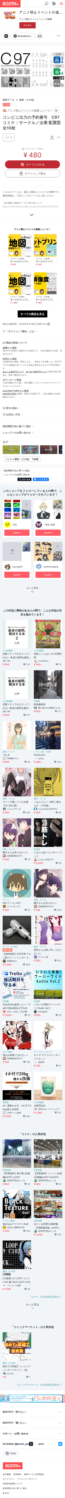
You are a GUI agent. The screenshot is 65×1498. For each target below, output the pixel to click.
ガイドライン (9, 1479)
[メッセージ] (39, 36)
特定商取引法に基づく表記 (17, 426)
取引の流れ (12, 408)
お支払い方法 (13, 414)
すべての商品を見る (32, 314)
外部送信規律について (13, 1484)
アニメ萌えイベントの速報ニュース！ (32, 229)
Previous (5, 70)
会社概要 (7, 1474)
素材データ (8, 99)
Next (59, 70)
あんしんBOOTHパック (13, 371)
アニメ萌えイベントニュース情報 (35, 19)
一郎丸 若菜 (49, 524)
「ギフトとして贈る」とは (20, 331)
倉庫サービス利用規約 (34, 1474)
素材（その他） (27, 99)
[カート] (56, 110)
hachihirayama (51, 566)
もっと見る (32, 588)
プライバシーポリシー (27, 1479)
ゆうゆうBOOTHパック (36, 371)
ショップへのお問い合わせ (17, 432)
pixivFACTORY (9, 393)
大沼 (14, 524)
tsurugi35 (17, 566)
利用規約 (17, 1474)
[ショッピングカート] (54, 3)
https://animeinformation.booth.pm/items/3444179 (30, 206)
